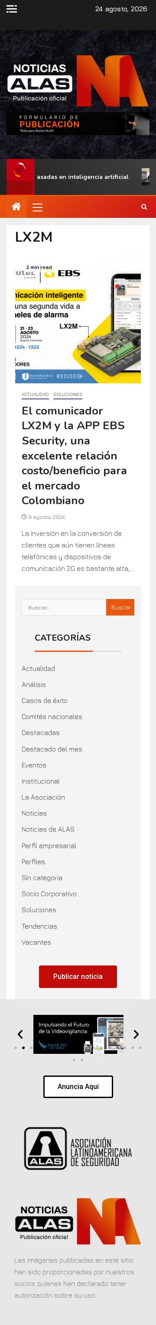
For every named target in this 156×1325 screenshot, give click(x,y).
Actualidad (35, 394)
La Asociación (43, 797)
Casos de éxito (45, 700)
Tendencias (39, 926)
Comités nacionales (52, 716)
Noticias (34, 813)
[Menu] (37, 207)
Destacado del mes (52, 749)
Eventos (34, 765)
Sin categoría (42, 877)
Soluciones (67, 394)
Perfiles (33, 861)
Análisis (34, 684)
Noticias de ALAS (48, 829)
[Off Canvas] (11, 9)
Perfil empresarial (49, 845)
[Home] (16, 207)
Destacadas (41, 732)
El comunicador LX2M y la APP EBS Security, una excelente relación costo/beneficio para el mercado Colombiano (74, 455)
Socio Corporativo (49, 893)
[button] (37, 207)
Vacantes (36, 942)
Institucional (41, 781)
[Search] (144, 207)
